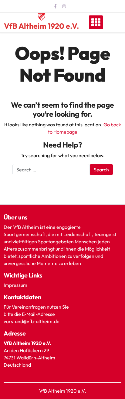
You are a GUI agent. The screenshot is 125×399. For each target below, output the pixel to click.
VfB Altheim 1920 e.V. (41, 26)
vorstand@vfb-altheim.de (32, 321)
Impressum (15, 285)
